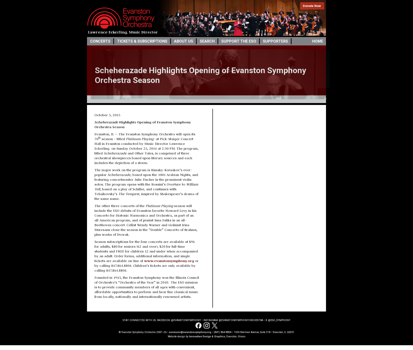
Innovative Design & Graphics (207, 336)
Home (317, 41)
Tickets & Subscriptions (142, 41)
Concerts (100, 41)
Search (207, 41)
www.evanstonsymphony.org (169, 260)
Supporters (275, 41)
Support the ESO (238, 41)
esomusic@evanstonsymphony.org (190, 332)
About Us (183, 41)
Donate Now (312, 6)
